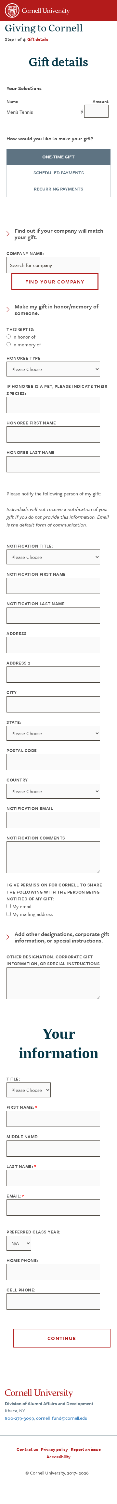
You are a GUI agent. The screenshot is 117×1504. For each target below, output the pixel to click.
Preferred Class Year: (33, 1232)
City (11, 692)
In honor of (23, 336)
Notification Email (29, 808)
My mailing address (32, 914)
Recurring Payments (58, 188)
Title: (13, 1079)
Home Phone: (22, 1260)
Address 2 (18, 663)
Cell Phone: (20, 1290)
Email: (14, 1196)
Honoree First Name (31, 423)
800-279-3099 (19, 1418)
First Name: (20, 1107)
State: (13, 722)
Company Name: (25, 253)
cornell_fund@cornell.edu (61, 1418)
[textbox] (53, 265)
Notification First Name (36, 574)
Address (16, 633)
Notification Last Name (35, 603)
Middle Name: (22, 1136)
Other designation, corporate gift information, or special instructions (53, 960)
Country (17, 780)
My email (22, 906)
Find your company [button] (54, 281)
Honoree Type (23, 358)
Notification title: (29, 546)
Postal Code (21, 750)
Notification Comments (35, 838)
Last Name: (20, 1166)
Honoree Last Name (30, 452)
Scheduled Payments (58, 172)
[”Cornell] (58, 11)
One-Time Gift (58, 156)
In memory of (26, 344)
